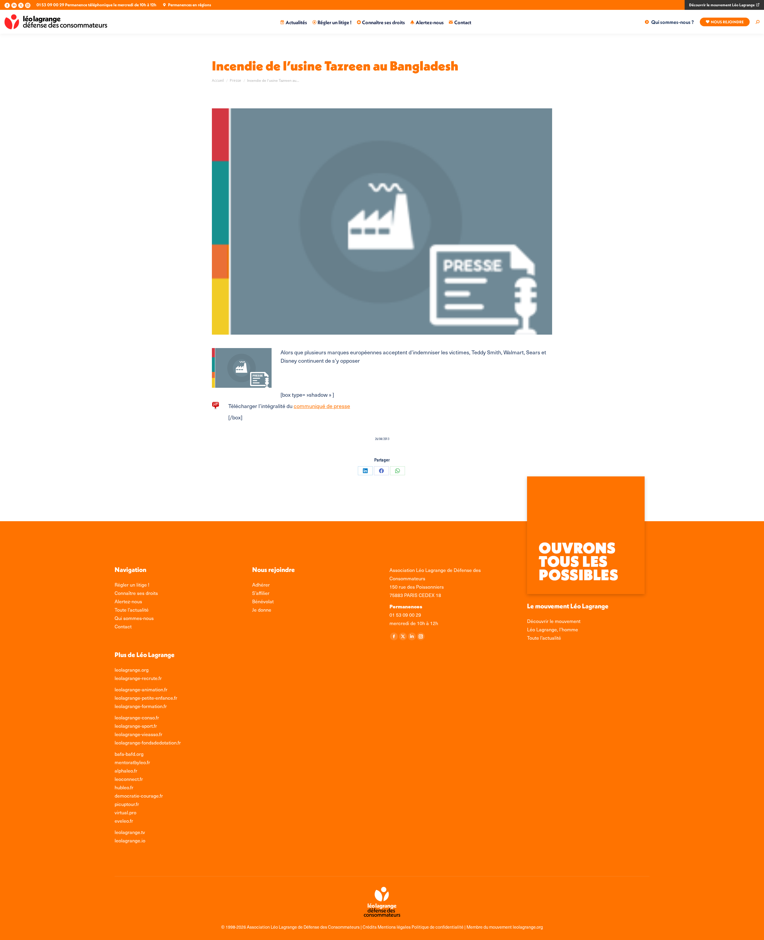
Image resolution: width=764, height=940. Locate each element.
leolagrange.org (132, 670)
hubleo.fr (124, 787)
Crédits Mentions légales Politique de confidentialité (413, 927)
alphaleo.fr (126, 770)
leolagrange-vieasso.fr (138, 734)
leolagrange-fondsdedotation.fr (148, 742)
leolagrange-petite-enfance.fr (146, 698)
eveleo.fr (124, 821)
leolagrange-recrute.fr (138, 678)
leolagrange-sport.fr (136, 726)
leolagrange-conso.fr (137, 717)
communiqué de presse (322, 406)
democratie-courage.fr (139, 796)
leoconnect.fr (129, 779)
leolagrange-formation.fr (141, 706)
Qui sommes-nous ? (672, 22)
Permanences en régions (189, 4)
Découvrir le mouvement (553, 621)
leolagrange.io (130, 840)
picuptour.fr (127, 804)
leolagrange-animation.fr (141, 689)
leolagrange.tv (130, 832)
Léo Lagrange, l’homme (552, 629)
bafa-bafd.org (129, 754)
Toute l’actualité (544, 638)
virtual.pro (125, 812)
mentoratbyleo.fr (132, 762)
